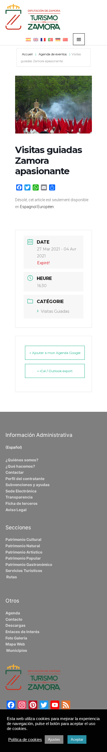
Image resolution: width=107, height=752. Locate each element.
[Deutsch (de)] (57, 39)
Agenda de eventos (53, 54)
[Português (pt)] (50, 39)
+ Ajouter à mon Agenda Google (54, 353)
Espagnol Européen (37, 207)
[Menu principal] (79, 39)
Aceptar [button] (77, 739)
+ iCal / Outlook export (55, 371)
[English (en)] (35, 39)
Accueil (27, 54)
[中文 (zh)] (65, 39)
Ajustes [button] (54, 739)
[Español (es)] (28, 39)
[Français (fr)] (43, 39)
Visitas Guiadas (55, 311)
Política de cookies (25, 739)
